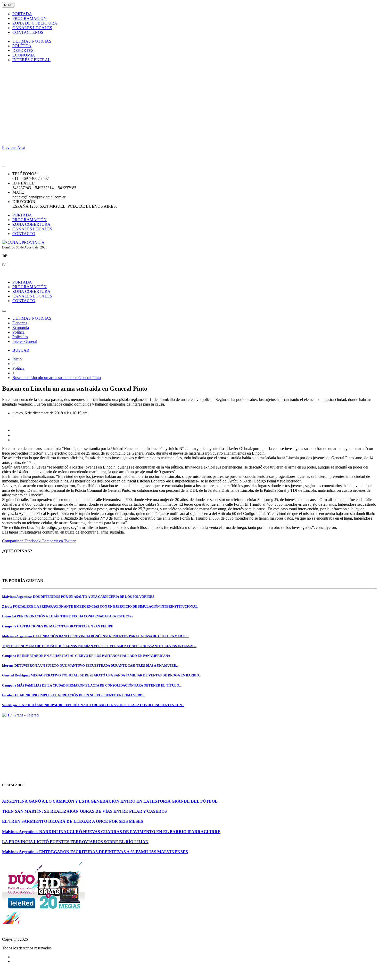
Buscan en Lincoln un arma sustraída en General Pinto (56, 377)
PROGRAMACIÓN (29, 219)
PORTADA (22, 14)
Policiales (20, 337)
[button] (9, 147)
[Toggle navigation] (4, 311)
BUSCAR (20, 350)
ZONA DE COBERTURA (34, 23)
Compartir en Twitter (59, 541)
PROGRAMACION (29, 18)
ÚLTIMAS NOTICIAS (31, 41)
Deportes (19, 323)
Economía (20, 327)
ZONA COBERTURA (31, 224)
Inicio (17, 359)
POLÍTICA (21, 46)
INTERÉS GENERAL (31, 60)
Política (18, 332)
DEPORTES (23, 50)
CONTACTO (23, 233)
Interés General (24, 341)
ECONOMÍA (23, 55)
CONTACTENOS (27, 32)
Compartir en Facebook (22, 541)
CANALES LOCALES (32, 28)
